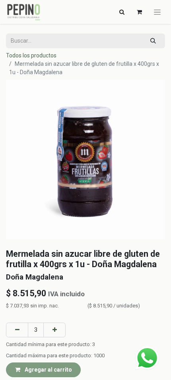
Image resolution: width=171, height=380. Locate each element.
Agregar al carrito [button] (47, 369)
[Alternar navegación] (157, 12)
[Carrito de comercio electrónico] (139, 12)
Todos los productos (31, 55)
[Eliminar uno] (17, 330)
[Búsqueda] (153, 40)
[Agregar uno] (54, 330)
